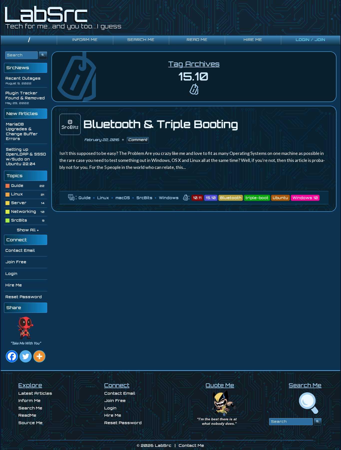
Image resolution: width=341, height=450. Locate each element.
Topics (14, 175)
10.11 (197, 198)
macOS (123, 198)
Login (11, 274)
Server (18, 203)
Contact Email (20, 250)
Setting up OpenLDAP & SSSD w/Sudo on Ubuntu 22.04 (26, 156)
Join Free (15, 262)
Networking (23, 212)
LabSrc (163, 445)
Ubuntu (280, 198)
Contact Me (191, 445)
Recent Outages (23, 78)
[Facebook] (12, 356)
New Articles (22, 113)
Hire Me (13, 285)
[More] (39, 356)
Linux (103, 198)
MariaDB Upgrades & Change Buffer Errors (22, 131)
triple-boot (257, 198)
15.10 (211, 198)
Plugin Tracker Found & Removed (25, 95)
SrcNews (17, 67)
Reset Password (23, 297)
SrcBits (145, 198)
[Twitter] (25, 356)
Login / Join (310, 39)
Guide (85, 198)
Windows (169, 198)
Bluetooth (230, 198)
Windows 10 (305, 198)
